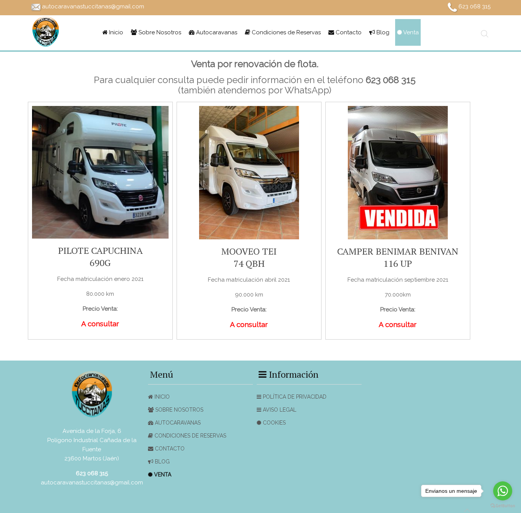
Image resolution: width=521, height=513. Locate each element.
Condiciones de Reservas (285, 32)
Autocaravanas (216, 32)
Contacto (348, 32)
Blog (382, 32)
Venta (410, 32)
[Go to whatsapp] (502, 490)
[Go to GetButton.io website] (502, 505)
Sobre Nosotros (159, 32)
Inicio (115, 32)
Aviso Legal (278, 410)
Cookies (273, 423)
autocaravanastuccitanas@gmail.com (93, 6)
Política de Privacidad (293, 397)
